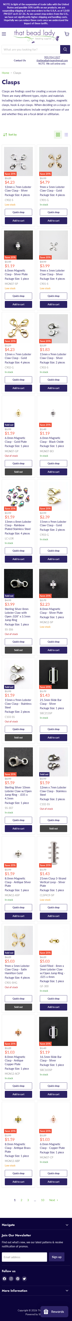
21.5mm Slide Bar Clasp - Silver (50, 701)
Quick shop (18, 212)
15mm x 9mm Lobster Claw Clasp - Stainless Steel (18, 703)
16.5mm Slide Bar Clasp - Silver (50, 1058)
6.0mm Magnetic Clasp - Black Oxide (52, 439)
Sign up (56, 1257)
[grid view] (58, 135)
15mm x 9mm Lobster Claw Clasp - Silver (53, 356)
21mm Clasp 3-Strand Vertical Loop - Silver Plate (53, 882)
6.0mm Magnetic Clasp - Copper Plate (52, 1145)
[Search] (65, 49)
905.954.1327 (52, 57)
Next (52, 1200)
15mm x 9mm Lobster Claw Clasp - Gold (53, 523)
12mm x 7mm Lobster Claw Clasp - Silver (18, 188)
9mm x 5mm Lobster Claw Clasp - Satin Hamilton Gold (17, 969)
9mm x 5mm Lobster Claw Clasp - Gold (52, 188)
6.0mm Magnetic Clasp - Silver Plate (16, 272)
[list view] (66, 135)
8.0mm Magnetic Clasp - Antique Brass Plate (18, 1147)
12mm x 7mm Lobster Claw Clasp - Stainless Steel (53, 791)
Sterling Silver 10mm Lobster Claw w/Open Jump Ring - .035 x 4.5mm (18, 793)
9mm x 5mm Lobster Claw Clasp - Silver (52, 272)
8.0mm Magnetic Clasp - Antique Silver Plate (18, 882)
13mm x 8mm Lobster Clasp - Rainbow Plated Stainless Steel (18, 525)
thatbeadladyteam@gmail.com (52, 60)
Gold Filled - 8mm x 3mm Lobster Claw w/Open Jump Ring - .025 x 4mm (52, 971)
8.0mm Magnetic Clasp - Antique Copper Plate (15, 1060)
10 (42, 1200)
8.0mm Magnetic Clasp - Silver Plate (51, 610)
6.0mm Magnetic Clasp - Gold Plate (16, 439)
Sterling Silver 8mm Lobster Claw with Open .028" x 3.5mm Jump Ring (17, 614)
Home (5, 72)
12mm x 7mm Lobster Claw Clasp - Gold (18, 356)
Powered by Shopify (36, 1314)
